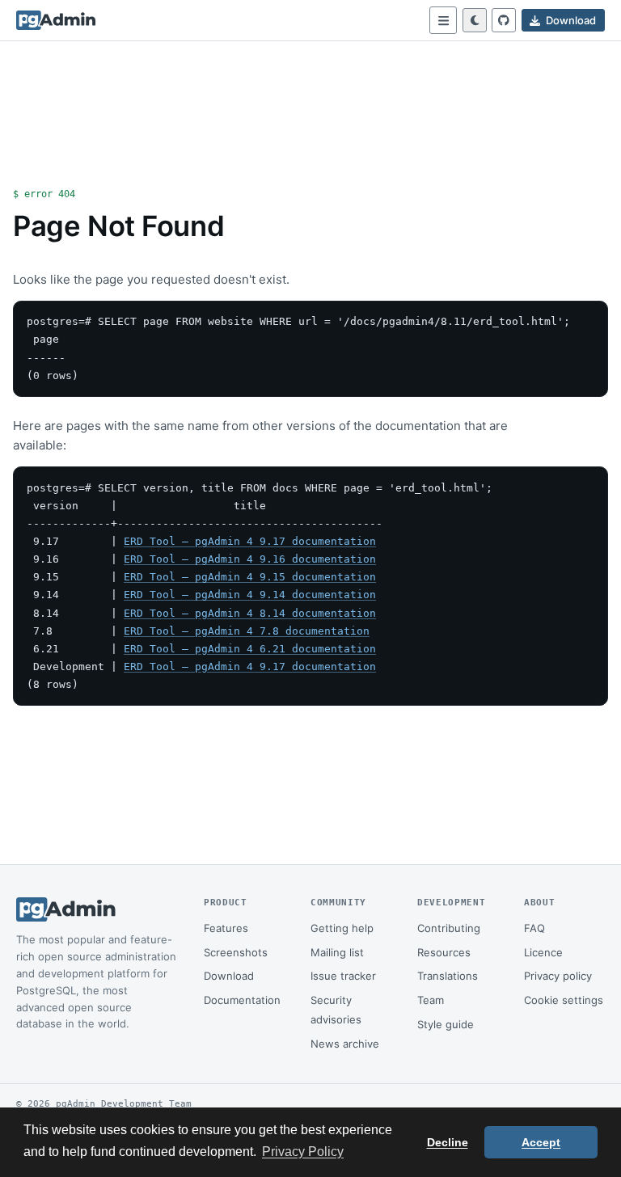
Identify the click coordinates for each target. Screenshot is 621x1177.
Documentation (242, 999)
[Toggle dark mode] (475, 20)
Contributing (448, 928)
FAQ (534, 928)
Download (229, 975)
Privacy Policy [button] (303, 1151)
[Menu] (443, 20)
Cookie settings (563, 999)
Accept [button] (541, 1142)
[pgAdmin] (55, 20)
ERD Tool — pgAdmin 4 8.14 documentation (250, 613)
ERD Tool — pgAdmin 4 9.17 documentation (250, 541)
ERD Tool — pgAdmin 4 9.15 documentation (250, 577)
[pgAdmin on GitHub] (504, 20)
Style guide (445, 1024)
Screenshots (236, 952)
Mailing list (337, 952)
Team (430, 999)
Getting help (342, 928)
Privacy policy (558, 975)
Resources (444, 952)
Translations (447, 975)
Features (226, 928)
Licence (543, 952)
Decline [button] (447, 1142)
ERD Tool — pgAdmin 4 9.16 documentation (250, 559)
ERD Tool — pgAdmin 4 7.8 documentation (247, 631)
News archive (344, 1043)
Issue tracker (343, 975)
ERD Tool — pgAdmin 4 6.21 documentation (250, 649)
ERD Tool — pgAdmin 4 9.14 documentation (250, 594)
